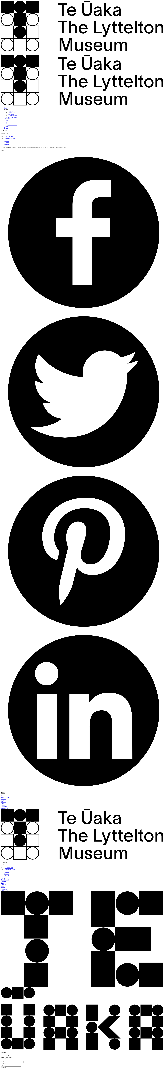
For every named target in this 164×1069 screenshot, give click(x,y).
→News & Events (12, 117)
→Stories (10, 111)
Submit (3, 1067)
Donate (6, 120)
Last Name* (4, 1063)
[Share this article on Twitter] (83, 471)
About (6, 123)
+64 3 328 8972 (9, 136)
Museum (3, 796)
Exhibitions (4, 806)
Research (3, 799)
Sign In (6, 128)
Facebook (6, 142)
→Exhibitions (11, 112)
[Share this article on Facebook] (83, 311)
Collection (3, 802)
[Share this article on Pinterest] (83, 630)
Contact (6, 126)
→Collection (11, 114)
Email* (3, 1065)
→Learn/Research (12, 115)
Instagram (6, 141)
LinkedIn (6, 144)
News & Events (5, 797)
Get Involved (7, 118)
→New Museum (12, 125)
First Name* (4, 1062)
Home (5, 108)
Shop (5, 122)
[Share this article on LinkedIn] (83, 789)
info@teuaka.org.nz (10, 138)
